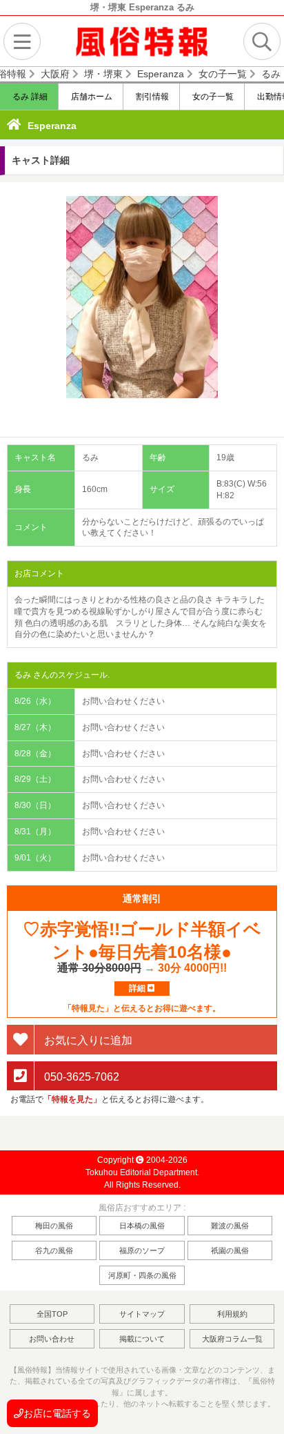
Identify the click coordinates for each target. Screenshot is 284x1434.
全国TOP (52, 1314)
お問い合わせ (51, 1339)
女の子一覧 (212, 96)
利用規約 (232, 1314)
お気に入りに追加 (86, 1039)
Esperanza (52, 125)
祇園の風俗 (230, 1250)
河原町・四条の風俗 (142, 1275)
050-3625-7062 (80, 1076)
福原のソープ (142, 1250)
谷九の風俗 (54, 1250)
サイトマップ (142, 1314)
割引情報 (151, 96)
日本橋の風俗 (142, 1225)
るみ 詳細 (29, 96)
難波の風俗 (230, 1225)
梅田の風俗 (54, 1225)
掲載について (142, 1339)
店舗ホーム (90, 96)
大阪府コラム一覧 (232, 1339)
